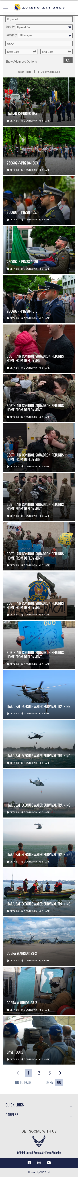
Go (59, 1082)
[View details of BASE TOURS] (39, 1040)
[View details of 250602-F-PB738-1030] (39, 250)
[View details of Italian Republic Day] (39, 101)
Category (11, 35)
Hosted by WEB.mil (39, 1172)
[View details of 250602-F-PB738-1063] (39, 151)
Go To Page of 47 (34, 1082)
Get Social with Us (39, 1131)
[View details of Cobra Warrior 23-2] (39, 941)
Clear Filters (24, 71)
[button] (6, 7)
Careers (11, 1114)
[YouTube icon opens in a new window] (49, 1163)
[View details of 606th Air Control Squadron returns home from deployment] (39, 348)
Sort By (10, 26)
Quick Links (14, 1105)
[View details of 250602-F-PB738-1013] (39, 299)
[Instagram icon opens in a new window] (39, 1163)
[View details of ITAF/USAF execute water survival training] (39, 694)
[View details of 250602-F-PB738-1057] (39, 200)
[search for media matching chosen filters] (68, 60)
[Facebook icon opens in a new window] (29, 1163)
